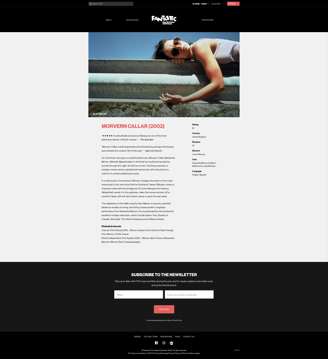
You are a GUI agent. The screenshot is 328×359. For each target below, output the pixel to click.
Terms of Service (189, 353)
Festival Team (150, 337)
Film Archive (132, 20)
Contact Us (188, 337)
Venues (137, 337)
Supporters (207, 20)
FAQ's (177, 337)
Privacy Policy (177, 320)
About (109, 20)
